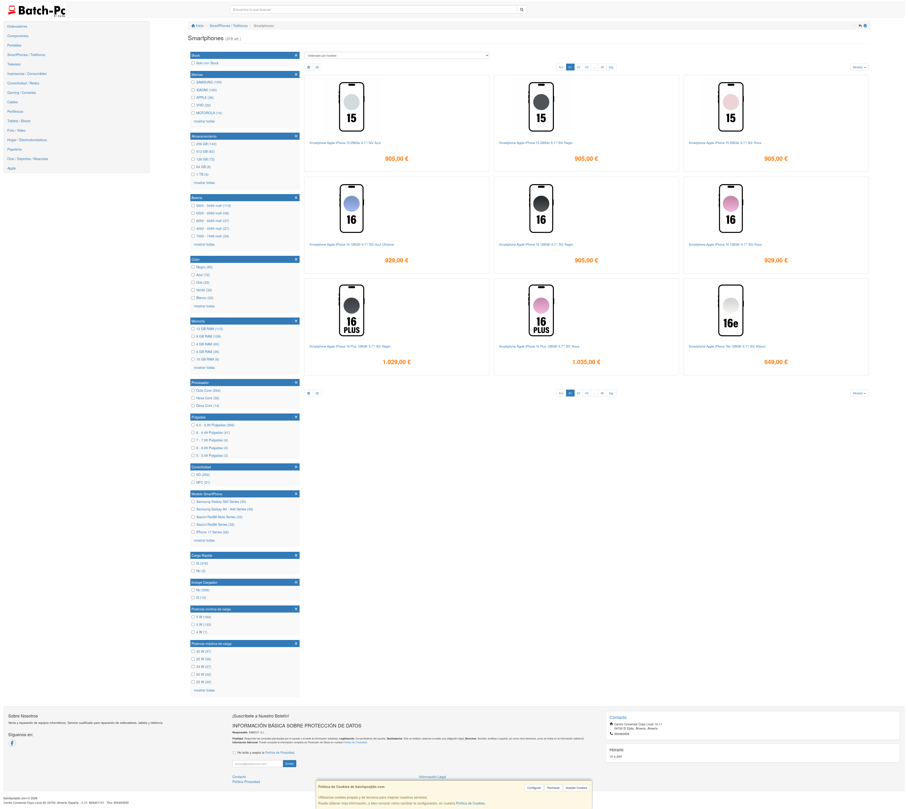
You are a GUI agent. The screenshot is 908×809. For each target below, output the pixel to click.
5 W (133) (203, 624)
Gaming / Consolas (21, 92)
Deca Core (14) (207, 405)
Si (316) (202, 563)
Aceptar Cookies (576, 788)
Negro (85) (204, 267)
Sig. (611, 67)
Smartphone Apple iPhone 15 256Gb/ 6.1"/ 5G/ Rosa (725, 142)
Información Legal (432, 776)
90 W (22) (203, 674)
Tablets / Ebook (19, 120)
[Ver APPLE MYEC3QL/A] (396, 208)
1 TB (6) (202, 174)
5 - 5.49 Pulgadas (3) (212, 455)
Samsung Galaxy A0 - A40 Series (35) (224, 509)
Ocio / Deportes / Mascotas (27, 158)
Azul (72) (203, 274)
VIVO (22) (203, 105)
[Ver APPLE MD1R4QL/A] (776, 310)
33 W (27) (203, 666)
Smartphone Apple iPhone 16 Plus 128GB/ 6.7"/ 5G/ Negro (350, 346)
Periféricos (15, 111)
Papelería (14, 149)
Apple (11, 168)
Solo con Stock (207, 63)
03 (587, 67)
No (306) (203, 589)
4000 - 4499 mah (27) (212, 228)
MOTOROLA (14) (209, 112)
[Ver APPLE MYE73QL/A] (586, 208)
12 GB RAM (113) (209, 328)
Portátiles (14, 45)
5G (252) (203, 474)
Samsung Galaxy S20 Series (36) (221, 501)
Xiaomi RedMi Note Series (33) (219, 516)
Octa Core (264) (208, 390)
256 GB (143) (206, 143)
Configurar (534, 788)
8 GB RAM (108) (208, 336)
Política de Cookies (470, 803)
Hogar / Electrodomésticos (27, 139)
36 (602, 67)
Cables (12, 102)
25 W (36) (203, 659)
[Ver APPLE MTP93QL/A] (396, 107)
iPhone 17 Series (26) (212, 532)
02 (578, 67)
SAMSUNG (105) (209, 82)
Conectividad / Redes (23, 83)
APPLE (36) (205, 97)
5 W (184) (203, 616)
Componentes (17, 35)
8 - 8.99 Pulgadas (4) (212, 447)
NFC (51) (203, 482)
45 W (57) (203, 651)
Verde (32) (204, 289)
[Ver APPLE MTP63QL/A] (586, 107)
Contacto (239, 776)
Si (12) (201, 597)
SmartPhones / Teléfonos (26, 54)
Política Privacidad (246, 781)
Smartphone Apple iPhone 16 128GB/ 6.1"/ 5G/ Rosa (725, 244)
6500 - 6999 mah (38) (212, 213)
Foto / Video (16, 130)
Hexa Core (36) (207, 398)
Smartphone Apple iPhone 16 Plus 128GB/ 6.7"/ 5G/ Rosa (539, 346)
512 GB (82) (205, 151)
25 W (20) (203, 681)
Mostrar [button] (858, 67)
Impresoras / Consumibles (27, 73)
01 (570, 67)
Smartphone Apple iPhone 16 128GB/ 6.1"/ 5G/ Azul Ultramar (352, 244)
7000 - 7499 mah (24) (212, 236)
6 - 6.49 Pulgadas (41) (213, 432)
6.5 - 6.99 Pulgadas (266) (215, 424)
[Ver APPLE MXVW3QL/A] (586, 310)
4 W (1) (201, 632)
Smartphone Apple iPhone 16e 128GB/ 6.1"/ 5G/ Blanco (727, 346)
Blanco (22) (205, 297)
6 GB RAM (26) (207, 351)
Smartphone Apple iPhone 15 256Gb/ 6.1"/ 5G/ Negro (535, 142)
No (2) (201, 570)
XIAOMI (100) (206, 89)
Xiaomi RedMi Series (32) (215, 524)
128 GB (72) (205, 159)
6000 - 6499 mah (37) (212, 220)
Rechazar (553, 788)
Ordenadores (17, 26)
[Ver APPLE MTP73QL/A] (776, 107)
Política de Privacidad (355, 742)
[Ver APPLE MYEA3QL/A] (776, 208)
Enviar (289, 763)
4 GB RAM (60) (207, 344)
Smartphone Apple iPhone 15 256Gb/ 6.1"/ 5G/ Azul (345, 142)
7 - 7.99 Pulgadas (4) (212, 440)
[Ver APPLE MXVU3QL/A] (396, 310)
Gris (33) (203, 282)
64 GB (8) (203, 166)
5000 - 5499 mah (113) (213, 205)
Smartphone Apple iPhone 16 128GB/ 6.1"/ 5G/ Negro (536, 244)
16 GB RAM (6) (207, 359)
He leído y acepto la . (266, 752)
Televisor (14, 64)
